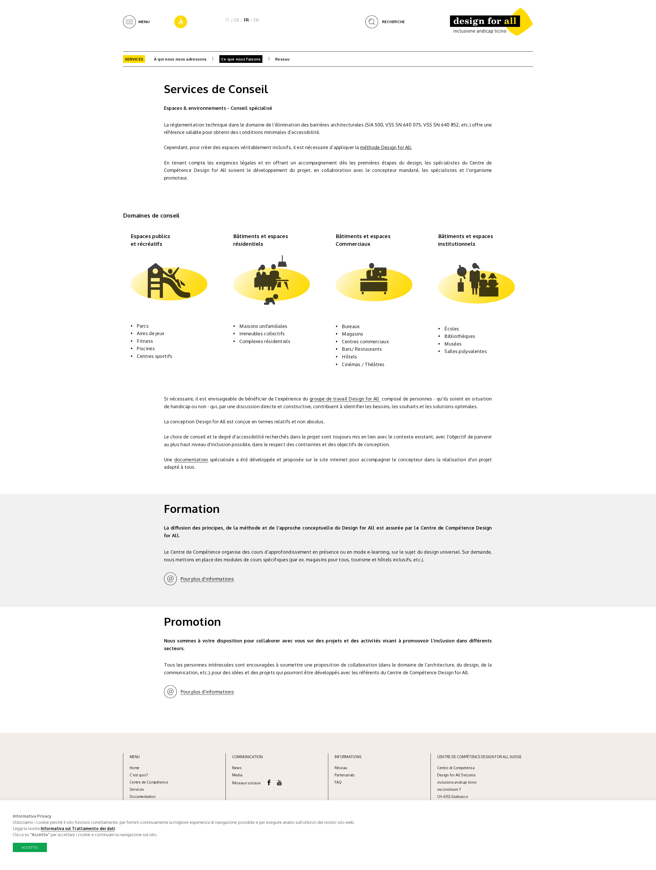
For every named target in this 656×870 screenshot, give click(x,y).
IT (227, 20)
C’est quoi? (139, 775)
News (237, 768)
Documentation (143, 796)
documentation (191, 459)
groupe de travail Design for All (345, 399)
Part (338, 775)
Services (134, 59)
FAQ (338, 782)
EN (256, 20)
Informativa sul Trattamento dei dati (78, 828)
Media (237, 775)
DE (237, 20)
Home (134, 768)
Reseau (282, 59)
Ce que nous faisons (241, 59)
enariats (348, 775)
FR (246, 20)
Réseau (341, 768)
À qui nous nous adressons (180, 59)
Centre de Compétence (149, 782)
